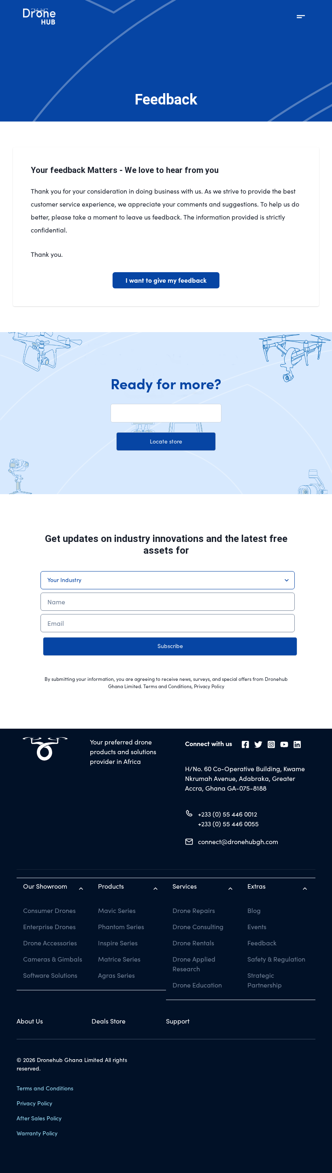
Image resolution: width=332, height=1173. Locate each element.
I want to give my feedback (166, 279)
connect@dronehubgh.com (238, 841)
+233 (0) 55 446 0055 (228, 823)
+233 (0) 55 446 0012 (227, 814)
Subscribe (170, 646)
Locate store (166, 441)
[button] (166, 413)
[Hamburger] (301, 17)
